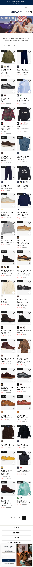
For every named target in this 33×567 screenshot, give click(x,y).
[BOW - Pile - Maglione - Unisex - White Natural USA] (26, 123)
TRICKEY (24, 71)
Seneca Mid (7, 360)
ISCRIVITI (8, 560)
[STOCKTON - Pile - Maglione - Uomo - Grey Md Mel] (2, 237)
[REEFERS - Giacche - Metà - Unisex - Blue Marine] (18, 441)
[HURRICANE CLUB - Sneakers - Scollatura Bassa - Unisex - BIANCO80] (2, 210)
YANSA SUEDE (8, 272)
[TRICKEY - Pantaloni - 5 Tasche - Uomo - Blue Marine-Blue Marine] (18, 66)
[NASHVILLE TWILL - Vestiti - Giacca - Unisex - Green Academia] (2, 66)
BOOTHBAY (23, 186)
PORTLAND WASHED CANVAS (7, 473)
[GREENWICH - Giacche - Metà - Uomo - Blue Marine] (18, 467)
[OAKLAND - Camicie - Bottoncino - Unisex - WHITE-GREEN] (21, 95)
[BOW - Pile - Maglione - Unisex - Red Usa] (24, 123)
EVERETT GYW (6, 100)
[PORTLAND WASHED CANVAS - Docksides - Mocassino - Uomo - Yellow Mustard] (2, 467)
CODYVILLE (7, 129)
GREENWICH (23, 471)
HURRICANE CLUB (7, 214)
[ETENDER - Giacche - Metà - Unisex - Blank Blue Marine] (18, 210)
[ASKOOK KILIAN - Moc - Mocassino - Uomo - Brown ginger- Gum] (18, 412)
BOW (23, 128)
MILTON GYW (24, 388)
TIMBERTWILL (7, 187)
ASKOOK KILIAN (22, 417)
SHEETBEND (23, 158)
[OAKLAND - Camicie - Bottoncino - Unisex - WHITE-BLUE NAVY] (18, 95)
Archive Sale (16, 20)
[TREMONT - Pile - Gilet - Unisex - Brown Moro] (2, 441)
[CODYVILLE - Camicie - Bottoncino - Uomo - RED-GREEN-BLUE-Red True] (2, 123)
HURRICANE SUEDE (7, 389)
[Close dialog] (31, 545)
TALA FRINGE (24, 273)
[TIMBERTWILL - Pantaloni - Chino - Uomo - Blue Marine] (2, 182)
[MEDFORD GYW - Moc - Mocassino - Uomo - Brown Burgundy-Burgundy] (18, 297)
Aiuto (16, 528)
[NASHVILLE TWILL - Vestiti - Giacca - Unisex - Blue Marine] (8, 66)
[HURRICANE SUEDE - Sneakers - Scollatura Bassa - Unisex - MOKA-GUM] (2, 384)
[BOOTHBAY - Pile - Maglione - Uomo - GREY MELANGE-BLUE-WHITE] (24, 182)
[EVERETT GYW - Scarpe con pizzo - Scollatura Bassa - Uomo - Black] (2, 95)
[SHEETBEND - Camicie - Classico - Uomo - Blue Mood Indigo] (18, 153)
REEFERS (23, 445)
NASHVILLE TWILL (7, 72)
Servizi (16, 533)
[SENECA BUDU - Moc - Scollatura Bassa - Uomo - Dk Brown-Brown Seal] (2, 153)
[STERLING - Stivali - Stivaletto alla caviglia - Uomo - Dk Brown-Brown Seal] (2, 327)
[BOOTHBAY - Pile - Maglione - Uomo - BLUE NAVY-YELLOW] (21, 182)
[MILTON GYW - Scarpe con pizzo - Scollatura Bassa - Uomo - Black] (18, 384)
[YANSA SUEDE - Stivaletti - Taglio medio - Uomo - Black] (8, 267)
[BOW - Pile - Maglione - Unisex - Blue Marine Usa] (18, 123)
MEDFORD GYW (23, 303)
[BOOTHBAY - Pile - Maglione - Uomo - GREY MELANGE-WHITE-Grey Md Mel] (26, 182)
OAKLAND (23, 100)
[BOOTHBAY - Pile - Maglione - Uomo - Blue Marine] (18, 182)
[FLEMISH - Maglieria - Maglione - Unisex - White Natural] (2, 297)
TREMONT (7, 445)
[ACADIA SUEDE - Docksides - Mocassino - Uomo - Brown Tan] (2, 412)
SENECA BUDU (7, 158)
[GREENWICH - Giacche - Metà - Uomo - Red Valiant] (21, 467)
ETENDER (22, 214)
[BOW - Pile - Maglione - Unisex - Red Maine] (21, 123)
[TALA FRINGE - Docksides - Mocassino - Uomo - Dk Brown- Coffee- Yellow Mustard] (18, 267)
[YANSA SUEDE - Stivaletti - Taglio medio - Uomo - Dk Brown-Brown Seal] (2, 267)
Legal (16, 538)
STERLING (7, 332)
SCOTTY (23, 243)
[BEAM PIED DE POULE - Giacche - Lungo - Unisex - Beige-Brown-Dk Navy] (18, 355)
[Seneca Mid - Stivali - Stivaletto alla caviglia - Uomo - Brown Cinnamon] (2, 355)
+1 (29, 182)
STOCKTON (7, 241)
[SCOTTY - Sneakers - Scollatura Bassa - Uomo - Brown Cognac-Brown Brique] (18, 237)
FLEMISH (5, 301)
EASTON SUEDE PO (7, 503)
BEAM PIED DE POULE (24, 361)
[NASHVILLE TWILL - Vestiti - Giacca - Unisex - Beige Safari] (5, 66)
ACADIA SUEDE (6, 417)
